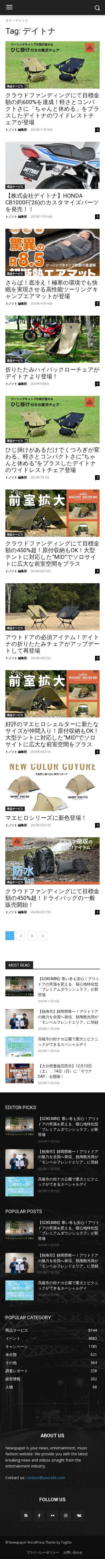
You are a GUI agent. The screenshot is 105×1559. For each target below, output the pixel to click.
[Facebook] (39, 1515)
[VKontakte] (79, 1515)
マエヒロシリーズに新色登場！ (46, 818)
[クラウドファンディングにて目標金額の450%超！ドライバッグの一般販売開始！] (52, 861)
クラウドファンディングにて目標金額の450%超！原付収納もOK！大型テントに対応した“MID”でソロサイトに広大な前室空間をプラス (52, 553)
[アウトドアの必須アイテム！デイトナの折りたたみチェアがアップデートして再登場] (52, 606)
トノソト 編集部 (16, 129)
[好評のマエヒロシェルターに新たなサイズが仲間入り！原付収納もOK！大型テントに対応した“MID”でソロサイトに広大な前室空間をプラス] (52, 693)
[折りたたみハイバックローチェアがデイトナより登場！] (52, 339)
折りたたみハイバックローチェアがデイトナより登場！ (52, 373)
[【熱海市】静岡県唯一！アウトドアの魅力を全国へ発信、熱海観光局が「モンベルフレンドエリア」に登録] (19, 1019)
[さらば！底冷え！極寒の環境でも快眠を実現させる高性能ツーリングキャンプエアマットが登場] (52, 252)
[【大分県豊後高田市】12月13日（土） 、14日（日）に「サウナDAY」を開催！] (19, 1074)
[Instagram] (66, 1515)
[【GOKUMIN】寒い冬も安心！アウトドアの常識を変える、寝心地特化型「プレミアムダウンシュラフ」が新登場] (19, 986)
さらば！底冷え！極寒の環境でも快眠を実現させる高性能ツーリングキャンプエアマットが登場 (51, 289)
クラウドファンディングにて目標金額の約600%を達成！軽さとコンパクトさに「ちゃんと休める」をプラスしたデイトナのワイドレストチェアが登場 (52, 109)
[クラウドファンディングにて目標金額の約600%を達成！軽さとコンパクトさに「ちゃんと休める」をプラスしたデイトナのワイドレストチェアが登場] (52, 65)
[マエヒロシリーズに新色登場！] (52, 787)
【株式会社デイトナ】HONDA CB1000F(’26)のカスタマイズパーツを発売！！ (52, 202)
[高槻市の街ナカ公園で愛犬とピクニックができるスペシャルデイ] (19, 1047)
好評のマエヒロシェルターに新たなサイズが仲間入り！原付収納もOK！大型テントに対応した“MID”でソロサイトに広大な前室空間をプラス (52, 734)
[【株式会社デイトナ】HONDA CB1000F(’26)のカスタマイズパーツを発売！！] (52, 165)
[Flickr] (52, 1515)
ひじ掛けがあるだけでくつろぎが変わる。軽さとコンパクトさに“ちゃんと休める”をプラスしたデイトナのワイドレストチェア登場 (52, 460)
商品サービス (15, 86)
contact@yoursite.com (45, 1477)
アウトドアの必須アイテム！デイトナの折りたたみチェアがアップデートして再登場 (52, 644)
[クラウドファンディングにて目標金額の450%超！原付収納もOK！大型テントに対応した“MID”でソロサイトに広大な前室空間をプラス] (52, 513)
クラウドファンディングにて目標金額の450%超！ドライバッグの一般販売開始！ (52, 898)
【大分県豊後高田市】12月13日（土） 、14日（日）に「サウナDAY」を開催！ (65, 1071)
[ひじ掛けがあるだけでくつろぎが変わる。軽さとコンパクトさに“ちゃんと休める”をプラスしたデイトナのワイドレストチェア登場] (52, 419)
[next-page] (43, 935)
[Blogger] (26, 1515)
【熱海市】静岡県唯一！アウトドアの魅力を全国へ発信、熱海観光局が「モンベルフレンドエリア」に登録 (68, 1016)
